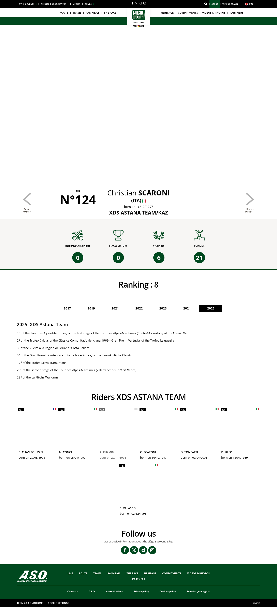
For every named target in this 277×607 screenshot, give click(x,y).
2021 (115, 308)
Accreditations (114, 591)
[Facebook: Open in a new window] (132, 3)
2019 (91, 308)
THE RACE (132, 573)
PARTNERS (237, 12)
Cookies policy (168, 591)
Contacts (72, 591)
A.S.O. (92, 591)
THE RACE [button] (110, 12)
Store (215, 4)
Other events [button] (26, 4)
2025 (211, 308)
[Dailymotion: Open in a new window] (140, 3)
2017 (67, 308)
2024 (187, 308)
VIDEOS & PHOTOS (213, 12)
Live (70, 573)
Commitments (188, 12)
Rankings (93, 12)
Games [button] (88, 4)
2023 (163, 308)
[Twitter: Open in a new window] (136, 3)
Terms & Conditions (30, 603)
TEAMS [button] (77, 12)
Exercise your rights (198, 591)
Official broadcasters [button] (53, 4)
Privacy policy (141, 591)
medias (76, 4)
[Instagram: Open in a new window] (144, 3)
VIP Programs (230, 4)
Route (63, 12)
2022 (139, 308)
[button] (205, 4)
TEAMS (97, 573)
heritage (167, 12)
